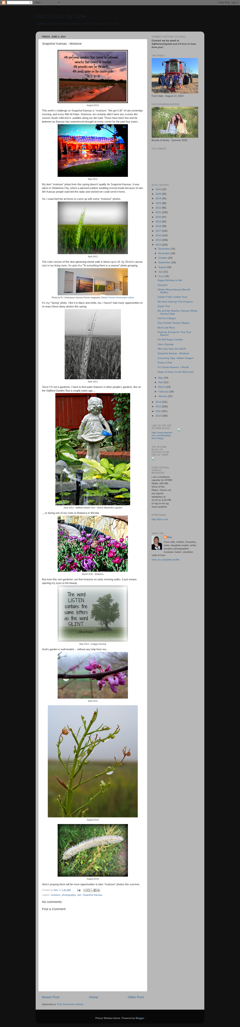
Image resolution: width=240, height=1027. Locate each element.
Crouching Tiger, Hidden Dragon (175, 358)
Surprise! (163, 285)
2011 (158, 411)
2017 (158, 231)
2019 (158, 221)
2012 (158, 406)
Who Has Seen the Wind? (172, 349)
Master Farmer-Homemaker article (117, 297)
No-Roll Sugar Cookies (170, 339)
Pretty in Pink (165, 362)
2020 (158, 217)
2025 (158, 194)
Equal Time (164, 306)
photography (69, 895)
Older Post (136, 997)
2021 (158, 212)
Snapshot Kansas (92, 895)
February (163, 391)
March (162, 387)
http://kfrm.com (160, 519)
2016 (158, 235)
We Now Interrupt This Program (175, 301)
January (163, 396)
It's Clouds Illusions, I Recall (173, 367)
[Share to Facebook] (95, 890)
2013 (158, 402)
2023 (158, 203)
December (164, 248)
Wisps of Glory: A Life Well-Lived (175, 372)
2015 (158, 240)
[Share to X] (91, 890)
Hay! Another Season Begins (173, 323)
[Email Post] (78, 890)
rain (79, 895)
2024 (158, 198)
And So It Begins (167, 318)
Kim (169, 537)
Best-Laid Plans (166, 327)
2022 (158, 207)
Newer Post (50, 997)
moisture (55, 895)
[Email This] (85, 890)
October (163, 258)
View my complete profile (165, 559)
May (161, 377)
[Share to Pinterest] (98, 890)
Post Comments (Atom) (70, 1004)
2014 (158, 244)
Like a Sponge (166, 344)
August (162, 267)
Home (93, 997)
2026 (158, 189)
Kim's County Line (61, 16)
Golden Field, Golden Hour (172, 297)
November (164, 253)
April (161, 382)
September (164, 262)
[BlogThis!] (88, 890)
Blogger (140, 1018)
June (161, 276)
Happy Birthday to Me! (170, 280)
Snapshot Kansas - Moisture (173, 353)
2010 (158, 415)
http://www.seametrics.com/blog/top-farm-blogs (162, 435)
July (160, 271)
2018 (158, 226)
